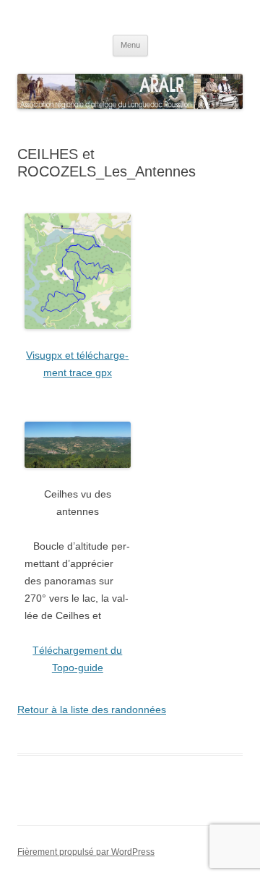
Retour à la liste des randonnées (91, 709)
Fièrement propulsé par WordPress (86, 852)
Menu (130, 45)
